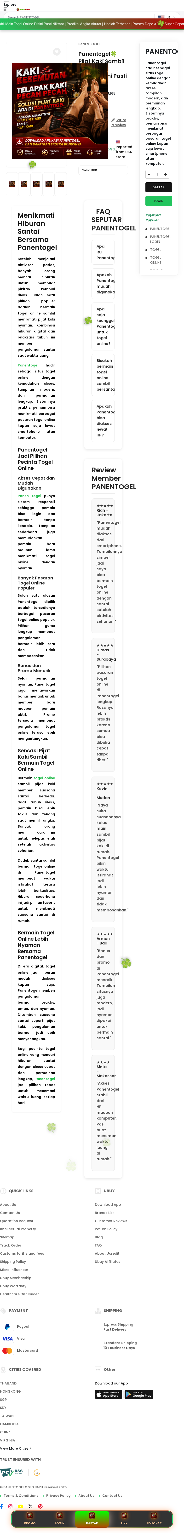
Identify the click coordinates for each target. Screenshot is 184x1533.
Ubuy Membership (15, 1278)
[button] (57, 52)
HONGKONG (10, 1391)
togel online (44, 778)
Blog (99, 1237)
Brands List (104, 1212)
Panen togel (29, 495)
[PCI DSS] (11, 1472)
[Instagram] (12, 1506)
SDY (3, 1407)
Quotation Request (16, 1220)
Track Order (10, 1245)
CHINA (5, 1432)
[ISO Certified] (34, 1472)
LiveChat (154, 1523)
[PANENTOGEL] (23, 9)
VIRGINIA (7, 1440)
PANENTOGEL (89, 44)
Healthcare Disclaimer (19, 1294)
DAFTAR (159, 187)
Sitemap (7, 1237)
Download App (108, 1204)
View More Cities (14, 1448)
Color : (89, 170)
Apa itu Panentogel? (105, 252)
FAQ (98, 1245)
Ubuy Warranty (13, 1286)
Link (124, 1523)
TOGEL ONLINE (155, 260)
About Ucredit (107, 1253)
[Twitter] (33, 1506)
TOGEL (155, 249)
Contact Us (10, 1212)
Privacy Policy (58, 1495)
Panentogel (28, 365)
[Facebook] (4, 1506)
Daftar (92, 1523)
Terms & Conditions (21, 1495)
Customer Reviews (111, 1220)
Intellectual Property (18, 1229)
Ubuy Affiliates (107, 1261)
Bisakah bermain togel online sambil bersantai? (105, 375)
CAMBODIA (9, 1424)
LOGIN (158, 201)
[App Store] (109, 1396)
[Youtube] (23, 1506)
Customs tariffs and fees (22, 1253)
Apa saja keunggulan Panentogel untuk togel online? (105, 326)
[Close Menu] (5, 10)
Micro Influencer (14, 1269)
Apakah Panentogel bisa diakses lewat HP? (105, 421)
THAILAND (8, 1383)
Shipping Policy (13, 1261)
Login (59, 1523)
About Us (8, 1204)
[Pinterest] (42, 1506)
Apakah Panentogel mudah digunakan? (105, 283)
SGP (3, 1399)
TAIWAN (7, 1415)
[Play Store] (139, 1396)
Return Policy (106, 1229)
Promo (29, 1523)
